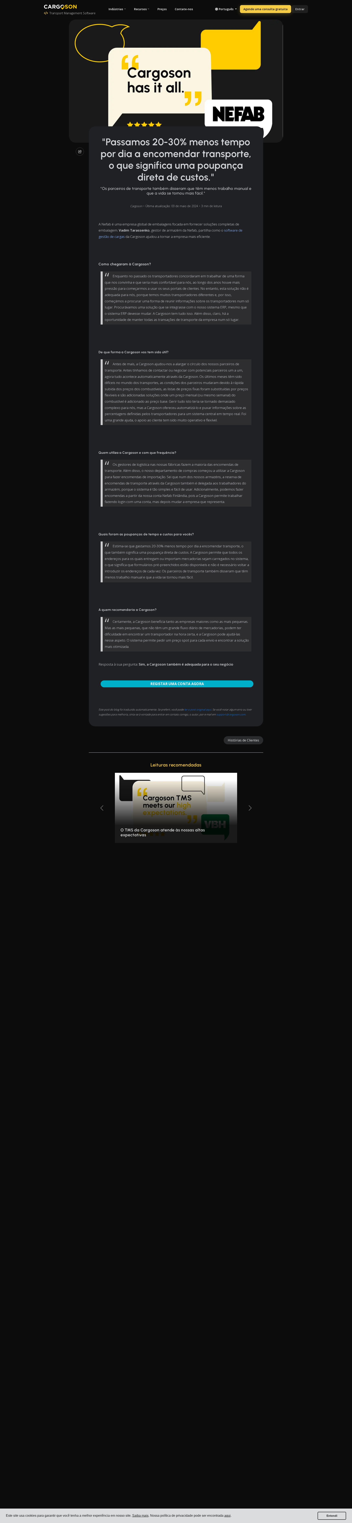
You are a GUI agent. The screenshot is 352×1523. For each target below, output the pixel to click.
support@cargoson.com (230, 714)
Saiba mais (140, 1515)
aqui (227, 1515)
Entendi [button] (332, 1515)
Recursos (140, 9)
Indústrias (116, 9)
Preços (162, 9)
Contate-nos (184, 9)
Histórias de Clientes (243, 740)
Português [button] (226, 9)
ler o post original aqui (197, 709)
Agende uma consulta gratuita (265, 9)
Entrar (300, 9)
